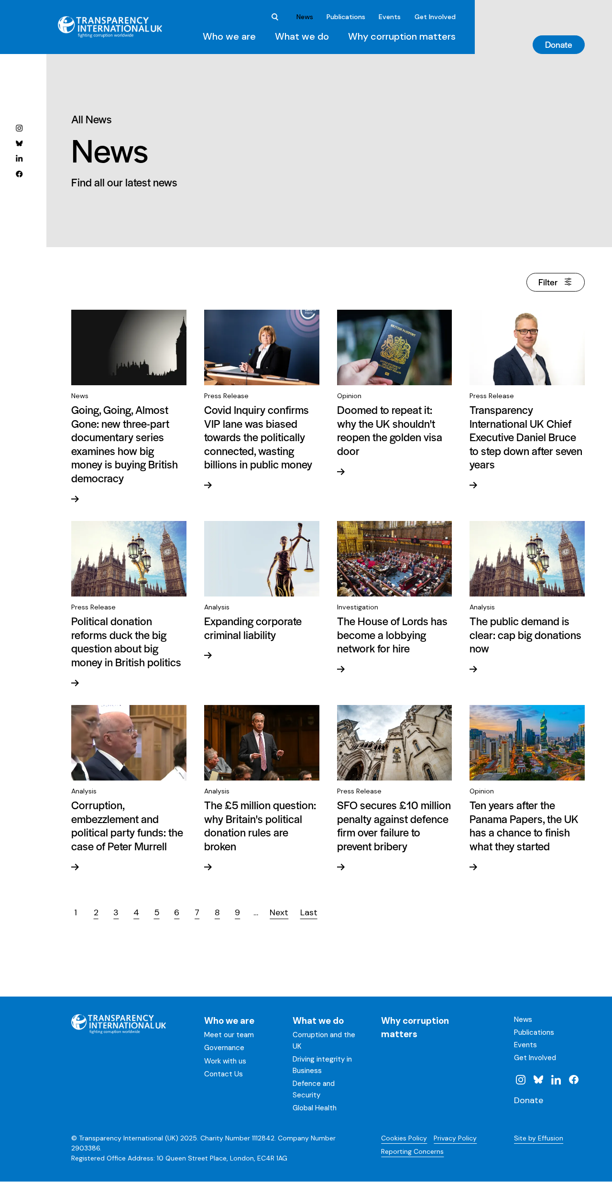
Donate (558, 44)
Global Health (315, 1108)
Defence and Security (314, 1089)
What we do (302, 36)
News (304, 16)
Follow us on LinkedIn (19, 158)
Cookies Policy (404, 1138)
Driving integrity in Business (322, 1064)
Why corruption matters (402, 36)
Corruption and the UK (324, 1040)
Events (390, 16)
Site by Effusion (538, 1138)
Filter (547, 282)
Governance (224, 1047)
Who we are (229, 36)
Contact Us (223, 1074)
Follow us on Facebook (19, 173)
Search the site (275, 17)
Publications (346, 16)
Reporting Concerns (412, 1151)
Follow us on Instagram (19, 127)
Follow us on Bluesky (19, 143)
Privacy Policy (455, 1138)
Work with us (225, 1061)
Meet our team (229, 1035)
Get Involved (435, 16)
